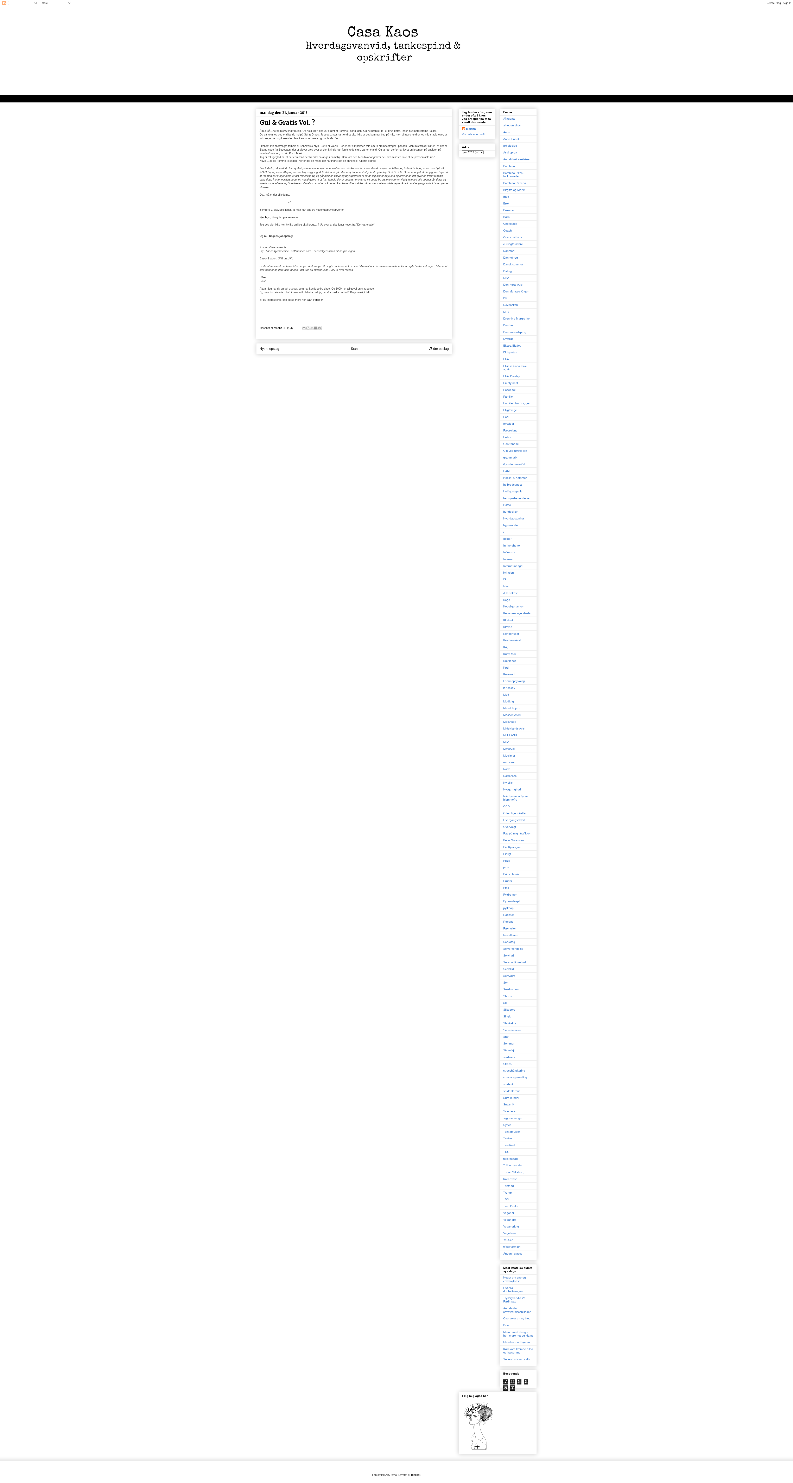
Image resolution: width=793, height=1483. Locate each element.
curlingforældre (513, 244)
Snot (506, 1036)
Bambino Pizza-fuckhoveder (513, 174)
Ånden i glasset (513, 1253)
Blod (506, 196)
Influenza (509, 552)
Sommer (508, 1043)
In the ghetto (511, 545)
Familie (508, 396)
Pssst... (508, 1325)
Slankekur (509, 1023)
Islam (506, 586)
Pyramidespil (511, 901)
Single (507, 1016)
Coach (507, 230)
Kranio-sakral (512, 640)
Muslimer (509, 755)
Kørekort (509, 674)
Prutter (507, 881)
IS (504, 579)
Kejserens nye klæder (517, 613)
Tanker (507, 1138)
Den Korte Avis (512, 284)
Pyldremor (510, 894)
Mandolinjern (511, 708)
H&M (506, 471)
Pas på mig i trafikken (517, 833)
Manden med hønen (516, 1342)
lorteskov (509, 687)
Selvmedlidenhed (514, 962)
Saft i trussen (315, 299)
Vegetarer (509, 1233)
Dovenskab (510, 305)
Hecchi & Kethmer (515, 477)
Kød (506, 667)
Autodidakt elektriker (516, 159)
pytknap (508, 908)
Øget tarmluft (511, 1246)
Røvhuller (509, 928)
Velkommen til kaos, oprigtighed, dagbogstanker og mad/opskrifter (308, 98)
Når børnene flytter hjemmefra (515, 798)
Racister (508, 914)
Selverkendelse (513, 948)
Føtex (507, 437)
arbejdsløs (510, 145)
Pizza (506, 860)
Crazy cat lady (512, 237)
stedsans (509, 1057)
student (508, 1084)
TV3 (506, 1199)
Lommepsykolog (514, 681)
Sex (505, 982)
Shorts (507, 996)
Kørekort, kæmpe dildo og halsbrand (518, 1350)
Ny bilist (508, 782)
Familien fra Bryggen (517, 403)
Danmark (509, 250)
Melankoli (509, 721)
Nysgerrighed (512, 789)
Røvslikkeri (510, 935)
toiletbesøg (510, 1158)
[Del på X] (312, 328)
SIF (505, 1002)
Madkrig (508, 701)
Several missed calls (516, 1359)
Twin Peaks (510, 1206)
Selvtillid (508, 969)
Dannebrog (510, 257)
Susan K (508, 1104)
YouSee (508, 1240)
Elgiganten (510, 352)
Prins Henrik (511, 874)
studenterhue (512, 1091)
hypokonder (511, 525)
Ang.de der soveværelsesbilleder (517, 1310)
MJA (506, 742)
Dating (507, 271)
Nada (506, 769)
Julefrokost (510, 593)
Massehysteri (512, 715)
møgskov (509, 762)
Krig (505, 647)
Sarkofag (509, 942)
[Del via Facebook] (316, 328)
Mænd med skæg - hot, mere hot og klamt (518, 1333)
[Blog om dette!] (308, 328)
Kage (506, 599)
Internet (508, 559)
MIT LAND (510, 735)
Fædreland (510, 430)
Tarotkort (509, 1145)
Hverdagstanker (513, 518)
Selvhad (508, 955)
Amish (507, 132)
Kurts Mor (509, 654)
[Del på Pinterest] (320, 328)
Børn (506, 217)
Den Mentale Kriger (516, 291)
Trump (507, 1192)
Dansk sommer (513, 264)
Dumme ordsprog (514, 332)
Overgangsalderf (514, 820)
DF (505, 298)
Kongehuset (511, 633)
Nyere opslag (269, 349)
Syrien (507, 1125)
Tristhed (508, 1185)
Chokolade (510, 223)
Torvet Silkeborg (513, 1172)
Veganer (508, 1212)
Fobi (506, 416)
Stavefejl (508, 1050)
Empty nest (510, 383)
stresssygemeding (515, 1077)
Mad (506, 694)
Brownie (508, 210)
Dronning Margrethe (516, 318)
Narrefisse (510, 775)
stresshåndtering (514, 1070)
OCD (506, 806)
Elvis (506, 359)
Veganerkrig (511, 1226)
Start (354, 349)
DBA (506, 277)
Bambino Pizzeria (514, 183)
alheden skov (512, 125)
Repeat (508, 921)
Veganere (509, 1219)
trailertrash (510, 1179)
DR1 (506, 311)
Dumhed (508, 325)
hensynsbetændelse (516, 498)
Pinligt (507, 854)
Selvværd (509, 975)
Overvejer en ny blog (517, 1318)
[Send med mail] (304, 328)
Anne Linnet (511, 139)
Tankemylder (511, 1131)
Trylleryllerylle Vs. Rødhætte (514, 1299)
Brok (506, 203)
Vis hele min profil (473, 134)
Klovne (507, 627)
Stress (507, 1064)
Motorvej (509, 748)
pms (506, 867)
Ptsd (506, 887)
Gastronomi (511, 444)
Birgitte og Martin (514, 189)
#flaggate (509, 118)
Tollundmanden (513, 1165)
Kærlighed (509, 660)
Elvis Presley (511, 376)
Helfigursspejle (512, 491)
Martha (471, 128)
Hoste (507, 504)
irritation (508, 572)
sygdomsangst (512, 1118)
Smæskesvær (512, 1030)
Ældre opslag (439, 349)
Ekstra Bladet (512, 345)
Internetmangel (513, 566)
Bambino (509, 166)
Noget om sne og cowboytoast (514, 1279)
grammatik (510, 457)
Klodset (508, 620)
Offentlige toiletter (514, 813)
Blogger (415, 1474)
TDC (506, 1152)
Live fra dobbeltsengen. (513, 1289)
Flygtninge (510, 410)
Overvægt (509, 826)
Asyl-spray (510, 152)
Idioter (507, 538)
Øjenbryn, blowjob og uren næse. (279, 217)
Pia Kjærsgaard (513, 847)
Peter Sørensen (513, 840)
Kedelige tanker (513, 606)
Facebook (509, 389)
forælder (508, 423)
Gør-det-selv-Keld (515, 464)
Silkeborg (509, 1009)
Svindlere (509, 1111)
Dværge (508, 338)
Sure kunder (511, 1097)
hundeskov (510, 511)
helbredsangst (512, 484)
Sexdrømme (511, 989)
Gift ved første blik (515, 450)
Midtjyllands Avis (514, 728)
